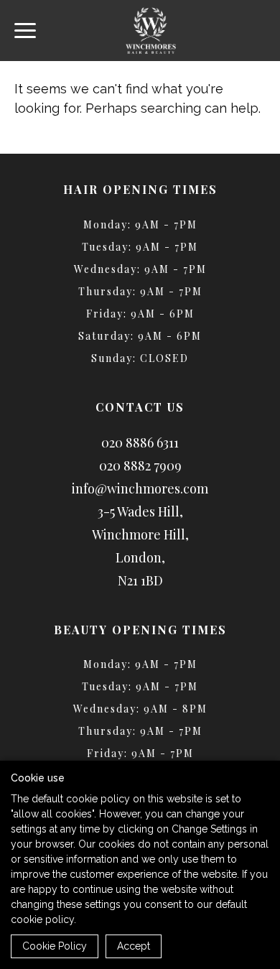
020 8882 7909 (140, 465)
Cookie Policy (54, 946)
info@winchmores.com (140, 488)
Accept (133, 946)
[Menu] (25, 30)
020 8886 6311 (140, 442)
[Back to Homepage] (151, 30)
